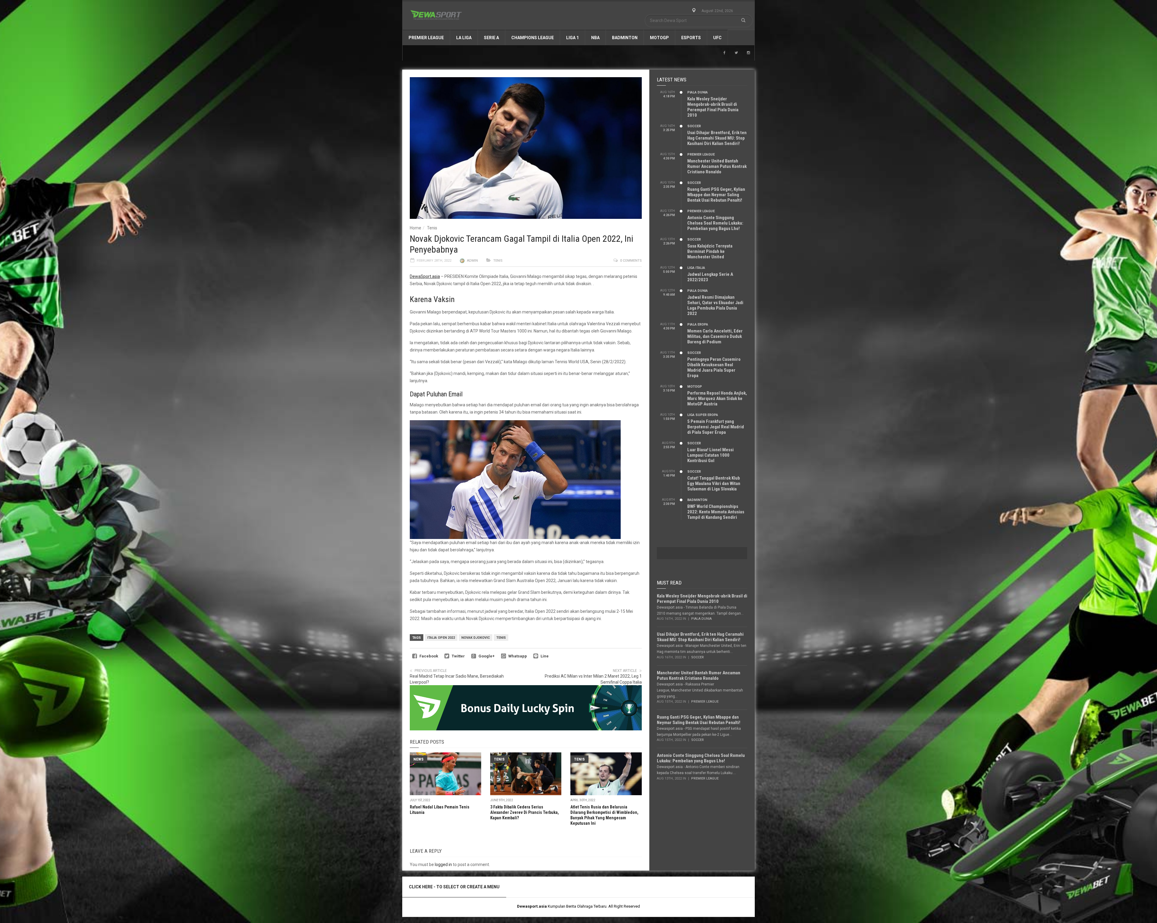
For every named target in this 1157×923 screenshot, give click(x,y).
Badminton (625, 37)
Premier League (426, 37)
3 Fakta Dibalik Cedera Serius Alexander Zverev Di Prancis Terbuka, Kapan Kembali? (524, 812)
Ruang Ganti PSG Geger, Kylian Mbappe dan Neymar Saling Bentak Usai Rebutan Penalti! (716, 195)
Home (415, 227)
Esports (691, 37)
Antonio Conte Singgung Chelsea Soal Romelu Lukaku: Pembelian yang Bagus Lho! (715, 223)
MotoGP (659, 37)
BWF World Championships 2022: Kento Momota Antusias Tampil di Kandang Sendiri (715, 512)
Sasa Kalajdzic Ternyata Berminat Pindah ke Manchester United (709, 251)
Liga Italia (696, 268)
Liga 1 (572, 37)
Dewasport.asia (532, 906)
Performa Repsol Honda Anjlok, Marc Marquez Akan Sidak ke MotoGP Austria (717, 398)
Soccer (694, 126)
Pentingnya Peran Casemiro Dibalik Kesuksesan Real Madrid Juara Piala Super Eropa (714, 367)
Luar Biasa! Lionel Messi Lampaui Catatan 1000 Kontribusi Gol (710, 455)
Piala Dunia (697, 92)
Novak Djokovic (475, 638)
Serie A (491, 37)
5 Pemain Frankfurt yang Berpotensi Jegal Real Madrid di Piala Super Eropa (715, 427)
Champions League (532, 37)
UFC (717, 37)
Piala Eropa (697, 324)
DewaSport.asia (425, 276)
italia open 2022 (441, 638)
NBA (595, 37)
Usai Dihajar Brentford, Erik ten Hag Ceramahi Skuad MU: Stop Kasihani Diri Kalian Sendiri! (717, 138)
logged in (443, 864)
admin (472, 261)
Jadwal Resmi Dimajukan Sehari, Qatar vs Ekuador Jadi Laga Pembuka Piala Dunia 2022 (715, 305)
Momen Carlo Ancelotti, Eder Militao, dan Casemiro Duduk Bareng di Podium (715, 336)
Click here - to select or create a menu (454, 886)
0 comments (631, 261)
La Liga (464, 37)
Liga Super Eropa (702, 415)
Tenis (432, 227)
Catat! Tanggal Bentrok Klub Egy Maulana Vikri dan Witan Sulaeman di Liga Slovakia (713, 483)
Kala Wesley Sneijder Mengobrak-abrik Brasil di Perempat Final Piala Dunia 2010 (712, 107)
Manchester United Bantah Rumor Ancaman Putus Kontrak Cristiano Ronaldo (717, 166)
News (418, 759)
